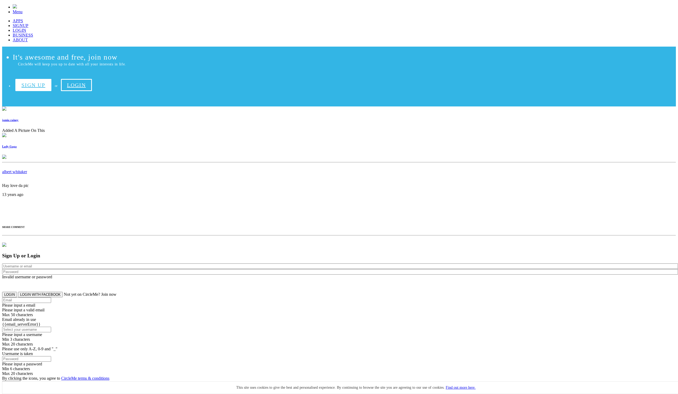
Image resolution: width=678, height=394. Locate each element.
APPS (18, 21)
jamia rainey (10, 120)
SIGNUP (20, 25)
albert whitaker (14, 171)
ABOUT (20, 40)
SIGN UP (33, 85)
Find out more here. (461, 387)
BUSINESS (23, 35)
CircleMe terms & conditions (85, 378)
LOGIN (19, 30)
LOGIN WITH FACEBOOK (40, 295)
